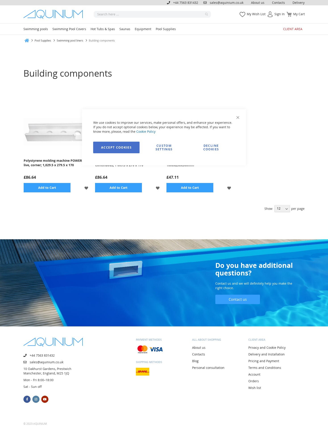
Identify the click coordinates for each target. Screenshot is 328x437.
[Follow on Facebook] (27, 399)
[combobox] (152, 14)
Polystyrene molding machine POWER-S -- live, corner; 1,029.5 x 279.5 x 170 (56, 162)
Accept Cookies (116, 147)
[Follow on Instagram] (35, 399)
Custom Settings (164, 147)
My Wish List (256, 14)
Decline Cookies (211, 147)
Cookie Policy (146, 131)
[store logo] (54, 14)
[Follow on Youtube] (44, 399)
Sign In (279, 14)
